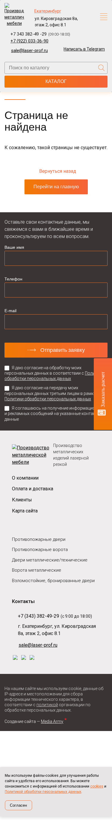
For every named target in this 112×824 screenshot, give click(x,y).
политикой (47, 704)
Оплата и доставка (32, 489)
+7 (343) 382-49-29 (38, 616)
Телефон (13, 279)
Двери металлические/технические (50, 560)
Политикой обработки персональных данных (43, 792)
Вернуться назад (57, 171)
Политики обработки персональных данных (47, 398)
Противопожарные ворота (40, 549)
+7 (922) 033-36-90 (29, 41)
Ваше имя (14, 247)
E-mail (10, 310)
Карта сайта (25, 511)
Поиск (101, 68)
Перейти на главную (56, 186)
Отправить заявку (62, 350)
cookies (96, 786)
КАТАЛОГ (56, 81)
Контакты (23, 601)
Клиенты (22, 500)
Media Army (53, 721)
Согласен (18, 805)
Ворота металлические (36, 570)
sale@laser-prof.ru (29, 50)
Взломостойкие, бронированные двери (53, 580)
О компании (25, 478)
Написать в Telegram (84, 49)
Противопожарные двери (38, 539)
